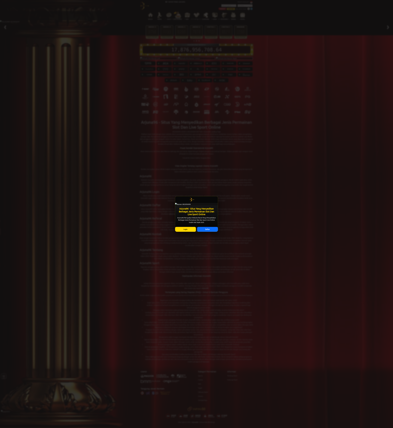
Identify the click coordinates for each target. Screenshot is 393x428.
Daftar (207, 229)
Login (185, 229)
